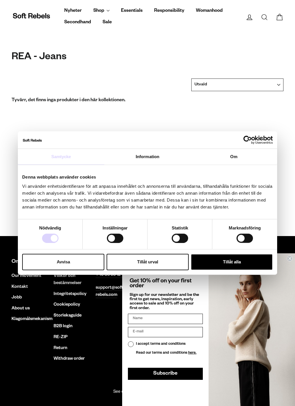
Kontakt (20, 287)
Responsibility (169, 11)
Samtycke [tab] (61, 156)
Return (60, 348)
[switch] (115, 238)
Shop (99, 11)
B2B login (63, 326)
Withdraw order (69, 359)
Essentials (132, 11)
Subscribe (165, 374)
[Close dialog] (290, 258)
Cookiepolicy (67, 304)
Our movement (26, 276)
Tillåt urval (147, 261)
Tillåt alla (232, 261)
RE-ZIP (61, 337)
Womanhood (209, 11)
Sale (107, 22)
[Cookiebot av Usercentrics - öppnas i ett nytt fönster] (247, 140)
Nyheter (73, 11)
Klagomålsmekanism (28, 319)
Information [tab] (147, 156)
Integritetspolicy (70, 294)
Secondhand (77, 22)
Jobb (17, 297)
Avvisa (63, 261)
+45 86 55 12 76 (111, 275)
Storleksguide (68, 315)
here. (192, 353)
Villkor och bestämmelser (68, 280)
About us (21, 308)
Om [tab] (233, 156)
